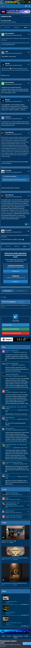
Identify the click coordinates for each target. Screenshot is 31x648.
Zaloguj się (15, 281)
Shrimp (7, 390)
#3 (28, 64)
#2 (28, 52)
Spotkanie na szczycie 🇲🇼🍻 (9, 541)
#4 (28, 83)
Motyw (9, 636)
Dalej (25, 27)
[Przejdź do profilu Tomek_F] (3, 516)
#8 (28, 171)
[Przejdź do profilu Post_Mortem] (2, 133)
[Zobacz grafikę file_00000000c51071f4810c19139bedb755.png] (15, 572)
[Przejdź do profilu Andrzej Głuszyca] (3, 407)
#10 (28, 231)
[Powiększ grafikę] (10, 68)
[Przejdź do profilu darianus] (3, 445)
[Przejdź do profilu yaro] (3, 364)
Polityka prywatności (18, 636)
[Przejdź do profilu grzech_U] (2, 117)
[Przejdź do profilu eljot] (2, 52)
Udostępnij (8, 290)
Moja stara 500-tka (10, 612)
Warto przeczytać (9, 417)
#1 (28, 34)
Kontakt (26, 636)
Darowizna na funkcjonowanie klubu (12, 333)
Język (3, 636)
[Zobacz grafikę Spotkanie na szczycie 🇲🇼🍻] (15, 532)
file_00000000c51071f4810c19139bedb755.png (14, 583)
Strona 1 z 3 (17, 27)
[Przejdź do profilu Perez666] (2, 171)
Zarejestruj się (15, 271)
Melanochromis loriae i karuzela (13, 622)
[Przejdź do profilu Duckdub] (3, 351)
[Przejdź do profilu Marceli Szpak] (2, 34)
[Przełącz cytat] (3, 176)
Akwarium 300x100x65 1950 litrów (13, 462)
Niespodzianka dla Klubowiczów (11, 329)
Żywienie (14, 22)
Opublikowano (13, 35)
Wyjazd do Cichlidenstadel (11, 350)
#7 (28, 133)
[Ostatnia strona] (29, 27)
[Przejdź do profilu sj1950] (3, 391)
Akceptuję (27, 643)
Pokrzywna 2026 (7, 325)
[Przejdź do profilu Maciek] (2, 64)
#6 (28, 117)
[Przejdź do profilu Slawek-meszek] (3, 503)
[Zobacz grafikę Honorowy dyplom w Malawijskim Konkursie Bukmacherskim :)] (15, 551)
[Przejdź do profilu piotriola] (3, 429)
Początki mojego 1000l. (11, 601)
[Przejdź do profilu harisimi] (3, 375)
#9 (28, 195)
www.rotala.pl (17, 205)
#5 (28, 100)
